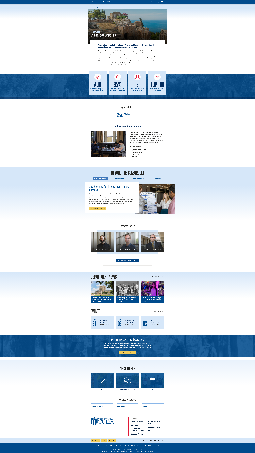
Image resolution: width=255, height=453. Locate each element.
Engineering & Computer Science (138, 429)
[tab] (158, 2)
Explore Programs (96, 7)
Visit (143, 2)
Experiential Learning (97, 208)
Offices (116, 445)
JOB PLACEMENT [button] (157, 178)
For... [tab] (152, 2)
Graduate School (137, 434)
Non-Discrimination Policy (122, 451)
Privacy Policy (132, 451)
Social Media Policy (149, 451)
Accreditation (105, 451)
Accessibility (112, 451)
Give (147, 2)
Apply (139, 2)
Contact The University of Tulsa (149, 445)
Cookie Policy (140, 451)
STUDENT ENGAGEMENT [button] (119, 178)
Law (149, 430)
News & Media (95, 440)
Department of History (127, 352)
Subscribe (111, 440)
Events (103, 440)
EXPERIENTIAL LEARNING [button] (100, 178)
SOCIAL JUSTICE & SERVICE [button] (138, 178)
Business (134, 425)
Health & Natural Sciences (154, 422)
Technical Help (132, 445)
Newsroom (123, 445)
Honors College (154, 427)
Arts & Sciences (137, 421)
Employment (109, 445)
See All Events (157, 311)
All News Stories (157, 276)
